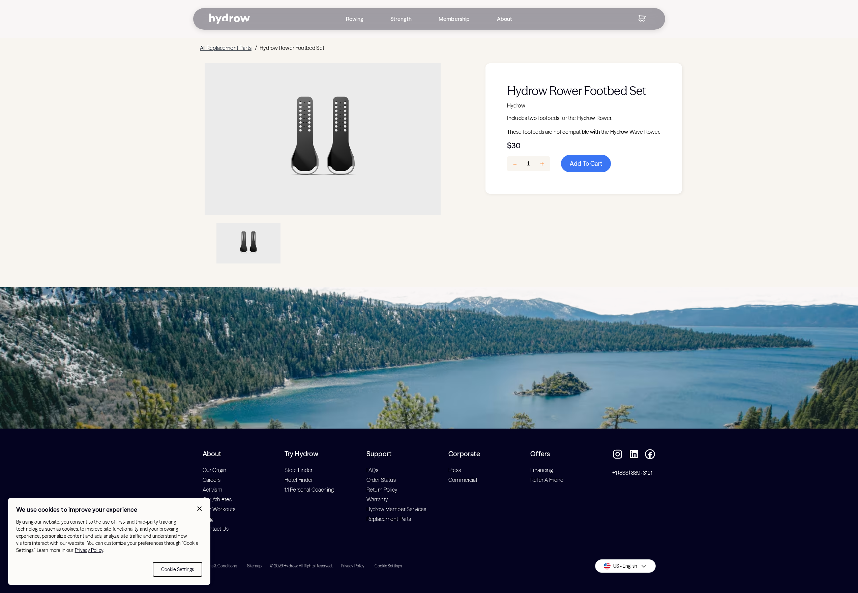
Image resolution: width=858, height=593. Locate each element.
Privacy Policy (89, 550)
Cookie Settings (177, 569)
